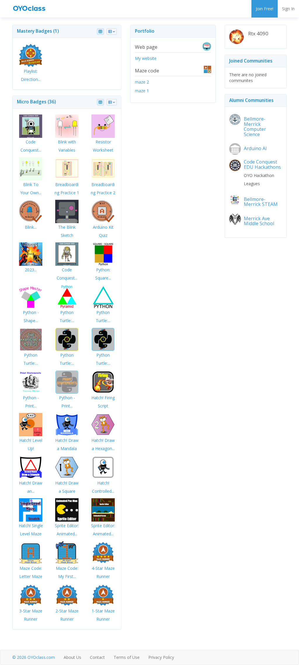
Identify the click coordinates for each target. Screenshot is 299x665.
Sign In (288, 8)
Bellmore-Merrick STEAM (261, 202)
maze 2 (142, 82)
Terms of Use (127, 657)
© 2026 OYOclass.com (33, 657)
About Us (72, 657)
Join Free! (264, 8)
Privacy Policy (161, 657)
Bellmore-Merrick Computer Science (255, 127)
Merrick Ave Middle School (259, 221)
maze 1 (142, 90)
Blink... (30, 227)
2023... (31, 269)
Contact (97, 657)
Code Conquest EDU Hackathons (262, 164)
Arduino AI (255, 148)
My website (146, 58)
